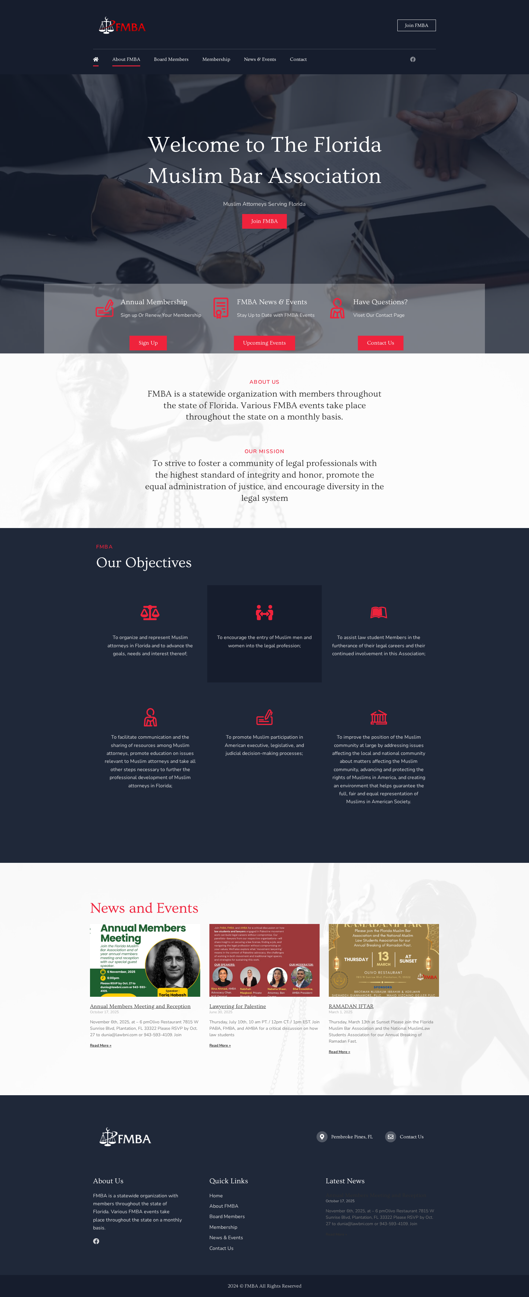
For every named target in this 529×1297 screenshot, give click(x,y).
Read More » (100, 1045)
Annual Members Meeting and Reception (140, 1006)
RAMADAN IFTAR (351, 1006)
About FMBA (126, 59)
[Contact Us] (390, 1136)
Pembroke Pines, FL (352, 1137)
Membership (216, 59)
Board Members (171, 59)
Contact (298, 59)
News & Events (260, 59)
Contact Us (412, 1137)
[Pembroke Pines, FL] (322, 1136)
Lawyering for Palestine (237, 1006)
